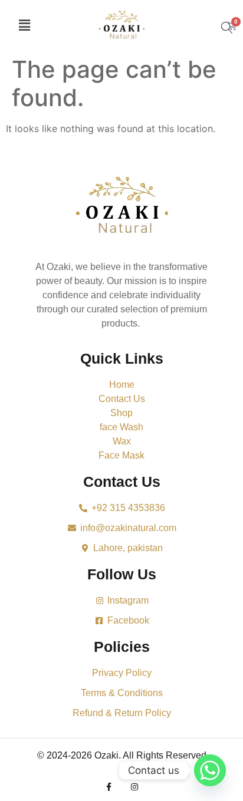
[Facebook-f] (108, 787)
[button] (24, 25)
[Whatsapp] (210, 770)
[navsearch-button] (222, 18)
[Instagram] (134, 787)
